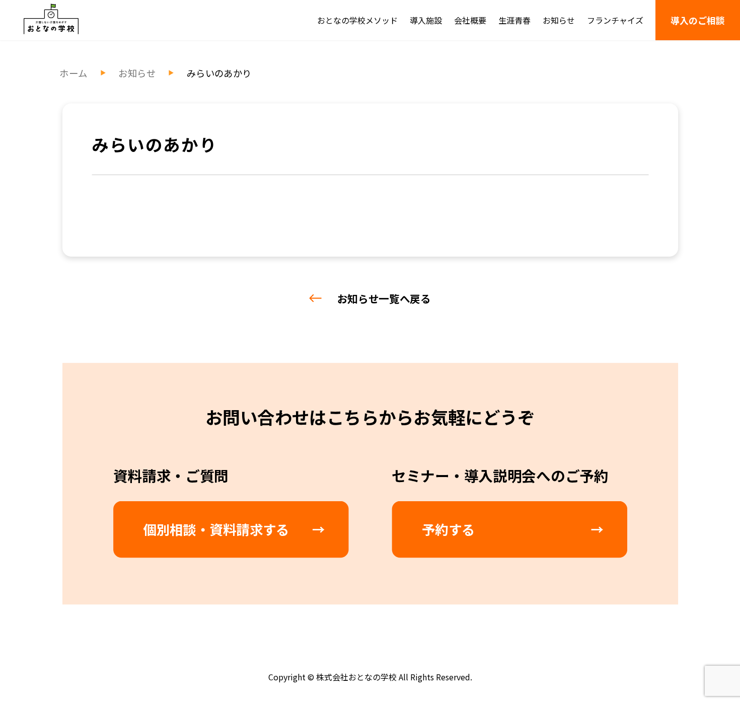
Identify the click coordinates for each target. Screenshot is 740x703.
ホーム (73, 73)
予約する (448, 529)
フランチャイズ (615, 20)
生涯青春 (514, 20)
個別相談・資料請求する (216, 529)
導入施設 (426, 20)
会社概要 (470, 20)
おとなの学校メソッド (357, 20)
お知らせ (559, 20)
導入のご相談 (698, 20)
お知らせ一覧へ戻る (384, 298)
